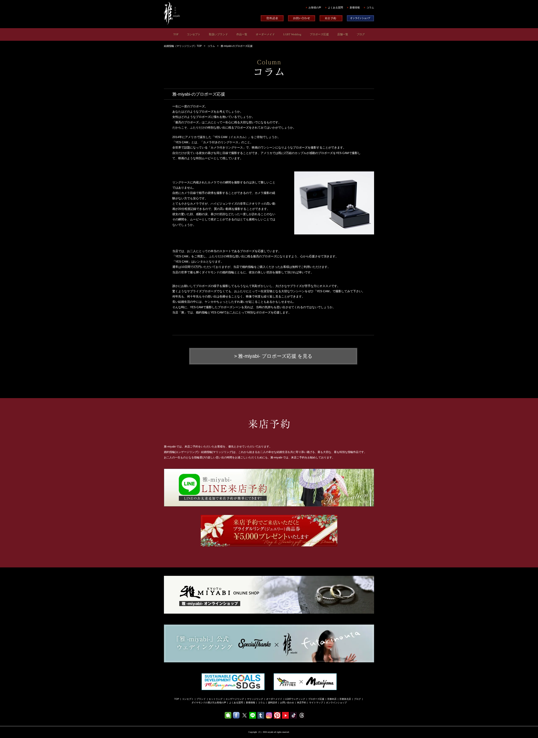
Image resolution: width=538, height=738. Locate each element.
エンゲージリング (234, 699)
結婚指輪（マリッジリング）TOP (183, 46)
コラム (370, 7)
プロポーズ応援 (319, 34)
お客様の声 (315, 7)
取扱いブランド (218, 34)
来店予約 (301, 702)
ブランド (201, 699)
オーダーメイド (265, 34)
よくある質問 (335, 7)
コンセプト (193, 34)
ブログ (361, 34)
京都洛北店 (345, 699)
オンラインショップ (336, 702)
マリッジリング (255, 699)
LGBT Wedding (292, 34)
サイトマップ (316, 702)
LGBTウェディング (295, 699)
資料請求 (272, 702)
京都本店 (331, 699)
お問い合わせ (287, 702)
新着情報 (355, 7)
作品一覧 (241, 34)
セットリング (216, 699)
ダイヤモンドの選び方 (203, 702)
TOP (175, 34)
